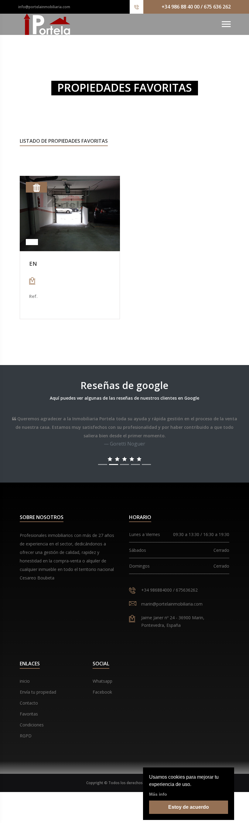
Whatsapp (102, 681)
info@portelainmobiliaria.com (44, 6)
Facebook (102, 692)
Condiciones (32, 725)
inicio (25, 681)
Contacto (29, 703)
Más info (158, 794)
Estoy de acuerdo (188, 807)
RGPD (26, 736)
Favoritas (29, 714)
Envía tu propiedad (38, 692)
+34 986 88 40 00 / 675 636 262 (196, 6)
